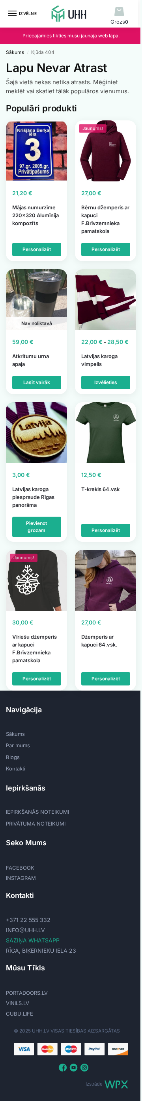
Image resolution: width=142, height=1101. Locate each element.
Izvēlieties (105, 382)
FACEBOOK (20, 868)
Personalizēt (36, 249)
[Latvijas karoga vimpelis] (105, 299)
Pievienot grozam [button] (36, 526)
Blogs (13, 757)
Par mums (18, 745)
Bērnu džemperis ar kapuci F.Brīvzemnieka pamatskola (105, 219)
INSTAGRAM (21, 878)
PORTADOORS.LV (27, 993)
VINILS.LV (17, 1003)
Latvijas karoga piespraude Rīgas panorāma (33, 497)
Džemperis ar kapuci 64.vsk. (99, 641)
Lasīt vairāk (36, 382)
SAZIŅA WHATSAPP (33, 940)
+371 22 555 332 (28, 919)
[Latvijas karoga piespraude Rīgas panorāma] (36, 432)
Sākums (15, 52)
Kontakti (15, 768)
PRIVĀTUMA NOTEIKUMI (35, 823)
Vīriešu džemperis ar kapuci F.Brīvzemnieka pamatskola (34, 648)
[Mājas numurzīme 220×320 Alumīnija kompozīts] (36, 150)
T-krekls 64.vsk (100, 489)
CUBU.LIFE (19, 1013)
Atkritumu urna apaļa (30, 360)
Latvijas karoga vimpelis (99, 360)
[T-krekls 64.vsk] (105, 432)
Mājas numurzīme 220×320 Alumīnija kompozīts (35, 215)
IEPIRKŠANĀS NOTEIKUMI (37, 812)
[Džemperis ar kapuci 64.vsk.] (105, 580)
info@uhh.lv (25, 930)
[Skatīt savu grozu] (119, 12)
